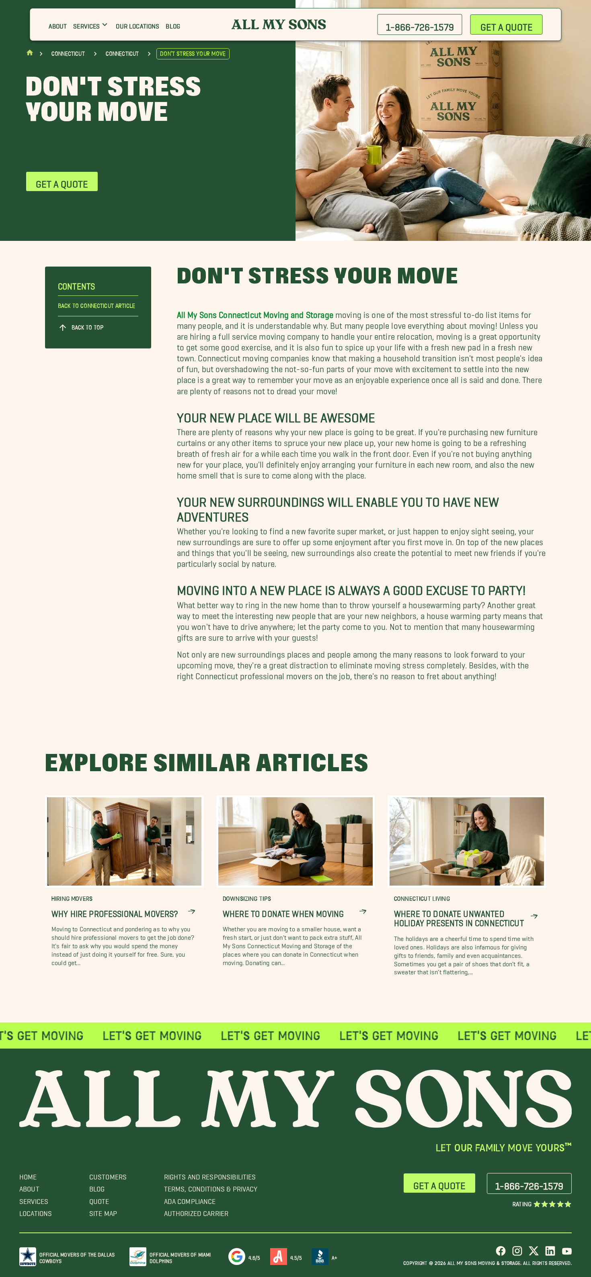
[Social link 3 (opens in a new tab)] (534, 1254)
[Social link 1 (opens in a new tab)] (501, 1254)
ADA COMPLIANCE (190, 1199)
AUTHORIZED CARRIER (196, 1211)
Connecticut (68, 53)
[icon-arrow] (191, 911)
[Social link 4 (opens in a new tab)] (550, 1254)
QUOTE (99, 1199)
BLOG (97, 1186)
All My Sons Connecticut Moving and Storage (255, 313)
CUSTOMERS (108, 1174)
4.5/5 (296, 1256)
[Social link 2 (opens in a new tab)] (517, 1254)
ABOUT (29, 1186)
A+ (334, 1256)
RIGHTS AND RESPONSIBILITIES (210, 1174)
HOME (28, 1174)
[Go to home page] (30, 54)
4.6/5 (254, 1256)
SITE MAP (103, 1211)
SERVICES (33, 1199)
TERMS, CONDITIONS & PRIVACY (211, 1186)
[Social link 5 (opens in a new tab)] (567, 1254)
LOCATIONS (35, 1211)
